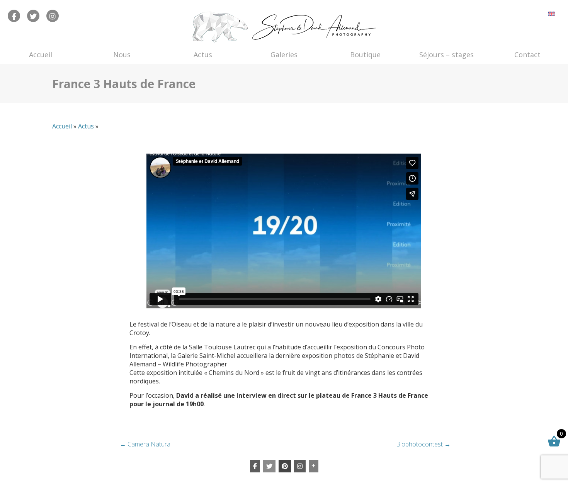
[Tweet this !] (269, 466)
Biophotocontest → (423, 444)
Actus (203, 54)
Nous (122, 54)
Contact (527, 54)
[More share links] (313, 466)
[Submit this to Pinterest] (285, 466)
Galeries (284, 54)
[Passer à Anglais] (551, 14)
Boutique (365, 54)
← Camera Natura (145, 444)
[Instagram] (300, 466)
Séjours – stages (446, 54)
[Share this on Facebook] (255, 466)
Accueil (40, 54)
